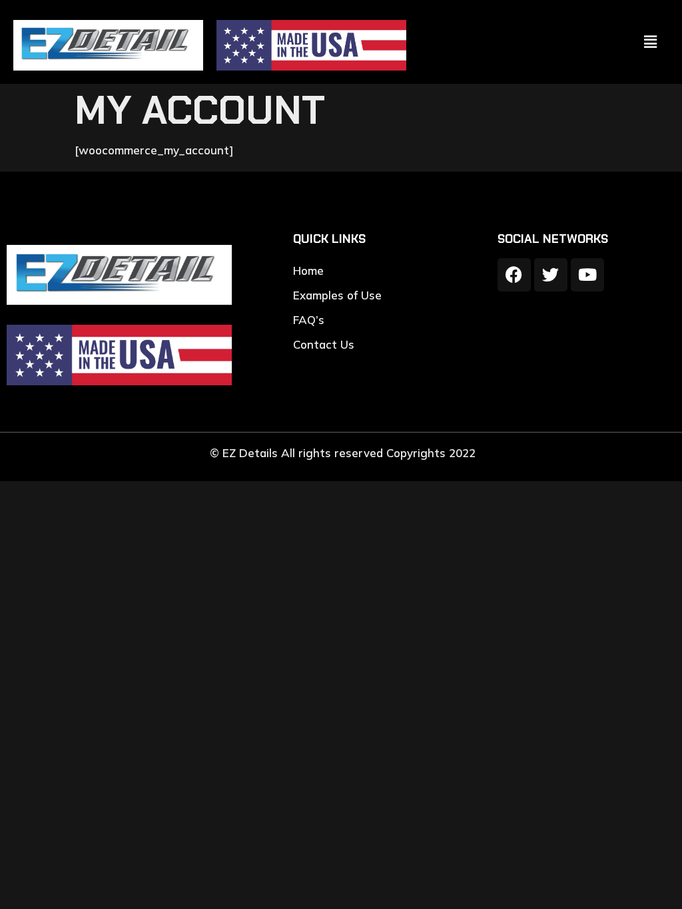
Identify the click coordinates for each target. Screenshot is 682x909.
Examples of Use (337, 295)
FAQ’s (308, 320)
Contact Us (323, 344)
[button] (650, 41)
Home (308, 270)
